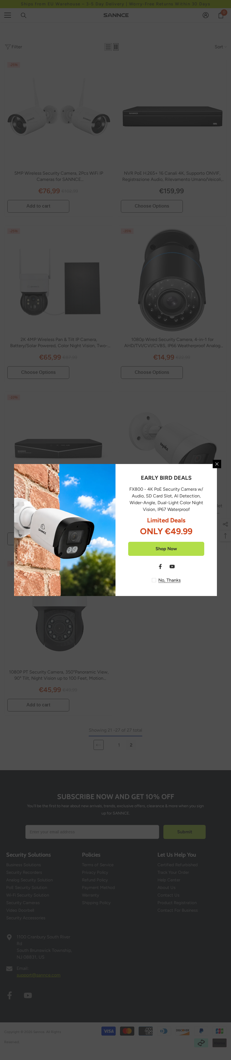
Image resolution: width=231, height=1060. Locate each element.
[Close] (217, 464)
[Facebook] (160, 566)
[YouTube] (172, 566)
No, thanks (169, 580)
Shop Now (166, 548)
